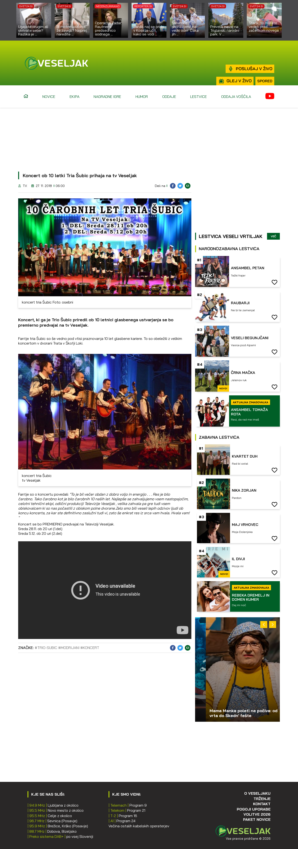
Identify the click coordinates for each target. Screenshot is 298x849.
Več (273, 236)
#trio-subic (46, 647)
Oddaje (169, 96)
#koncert (89, 647)
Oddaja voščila (236, 96)
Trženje (262, 798)
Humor (141, 96)
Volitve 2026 (257, 814)
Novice (48, 96)
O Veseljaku (257, 793)
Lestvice (198, 96)
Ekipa (74, 96)
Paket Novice (257, 819)
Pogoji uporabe (254, 809)
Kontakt (262, 803)
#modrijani (68, 647)
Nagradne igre (107, 96)
